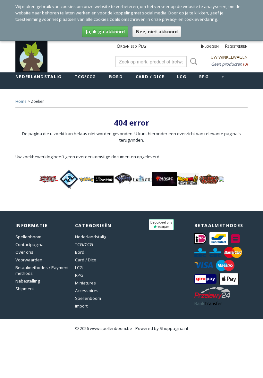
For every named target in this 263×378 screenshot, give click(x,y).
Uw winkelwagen (229, 57)
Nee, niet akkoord (157, 32)
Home (21, 101)
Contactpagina (29, 244)
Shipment (24, 289)
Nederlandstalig (38, 76)
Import (81, 306)
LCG (181, 76)
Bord (116, 76)
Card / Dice (150, 76)
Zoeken (192, 61)
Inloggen (210, 46)
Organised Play (131, 46)
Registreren (236, 46)
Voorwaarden (28, 260)
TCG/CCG (85, 76)
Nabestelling (27, 281)
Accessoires (86, 290)
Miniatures (85, 283)
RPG (204, 76)
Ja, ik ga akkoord (105, 32)
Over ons (24, 252)
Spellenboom (28, 237)
